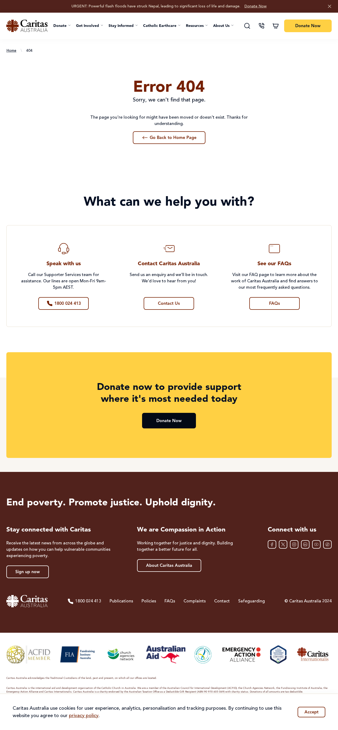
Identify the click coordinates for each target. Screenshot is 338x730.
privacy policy (83, 715)
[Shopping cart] (275, 26)
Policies (149, 601)
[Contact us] (261, 26)
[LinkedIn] (305, 544)
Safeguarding (251, 601)
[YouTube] (316, 544)
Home (11, 50)
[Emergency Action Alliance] (240, 654)
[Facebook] (272, 544)
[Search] (247, 26)
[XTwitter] (283, 544)
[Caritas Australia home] (27, 26)
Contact (222, 601)
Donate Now (256, 6)
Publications (121, 601)
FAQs (170, 601)
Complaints (195, 601)
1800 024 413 (88, 601)
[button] (62, 26)
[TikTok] (327, 544)
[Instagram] (294, 544)
